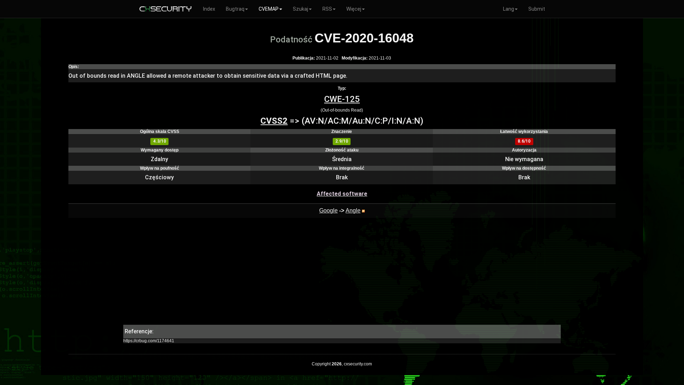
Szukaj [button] (300, 9)
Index (209, 9)
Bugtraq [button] (235, 9)
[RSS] (363, 210)
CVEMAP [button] (269, 9)
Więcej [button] (353, 9)
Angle (353, 210)
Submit (536, 9)
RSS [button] (327, 9)
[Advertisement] (341, 275)
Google (328, 210)
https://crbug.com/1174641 (148, 340)
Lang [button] (508, 9)
